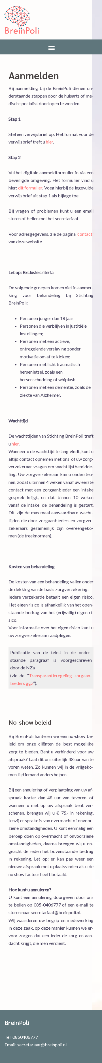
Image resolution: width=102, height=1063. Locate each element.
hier (49, 141)
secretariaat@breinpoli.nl (42, 1044)
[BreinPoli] (21, 20)
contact (84, 234)
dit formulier (30, 187)
